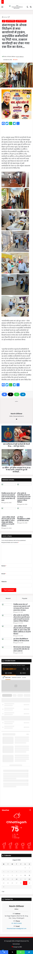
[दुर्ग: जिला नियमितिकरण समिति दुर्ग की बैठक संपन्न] (24, 511)
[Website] (16, 419)
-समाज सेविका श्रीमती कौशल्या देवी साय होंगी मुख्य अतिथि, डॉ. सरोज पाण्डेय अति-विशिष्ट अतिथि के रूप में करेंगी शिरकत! (8, 521)
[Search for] (31, 8)
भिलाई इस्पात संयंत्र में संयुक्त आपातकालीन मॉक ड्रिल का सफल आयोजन (21, 649)
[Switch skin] (27, 8)
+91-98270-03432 (16, 923)
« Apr (2, 891)
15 (25, 875)
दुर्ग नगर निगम (10, 21)
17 (3, 879)
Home (5, 17)
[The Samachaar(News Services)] (16, 7)
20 (16, 879)
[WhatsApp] (16, 394)
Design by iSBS (17, 947)
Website (4, 581)
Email (3, 574)
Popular (24, 598)
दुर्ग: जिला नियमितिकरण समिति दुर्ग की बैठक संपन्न (23, 519)
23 (29, 879)
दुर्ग (9, 17)
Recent (8, 598)
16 (29, 875)
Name (3, 566)
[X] (10, 394)
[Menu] (2, 8)
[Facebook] (4, 394)
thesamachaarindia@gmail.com (16, 928)
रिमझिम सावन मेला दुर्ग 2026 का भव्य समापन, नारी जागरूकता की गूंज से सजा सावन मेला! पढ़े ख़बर (8, 496)
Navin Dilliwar (20, 56)
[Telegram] (23, 394)
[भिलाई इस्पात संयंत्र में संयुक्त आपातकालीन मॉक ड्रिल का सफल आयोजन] (7, 649)
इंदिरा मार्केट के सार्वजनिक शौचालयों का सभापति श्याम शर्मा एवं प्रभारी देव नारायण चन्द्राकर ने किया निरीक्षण (23, 497)
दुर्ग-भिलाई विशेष (21, 21)
